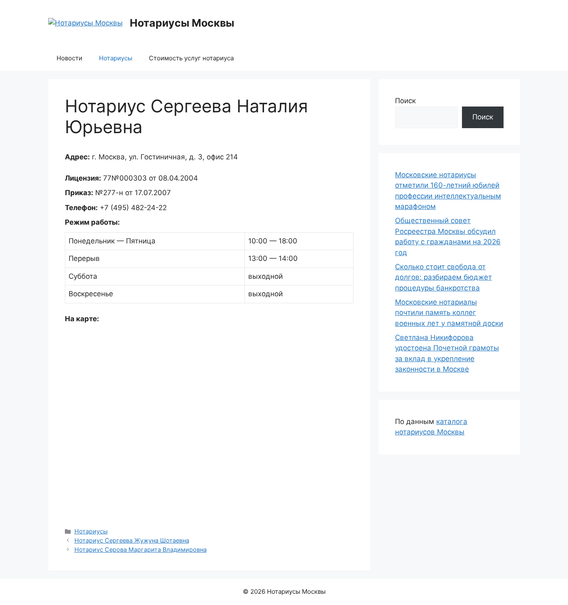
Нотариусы (115, 58)
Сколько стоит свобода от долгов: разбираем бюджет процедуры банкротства (443, 277)
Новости (69, 58)
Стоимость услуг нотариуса (191, 58)
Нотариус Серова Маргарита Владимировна (140, 549)
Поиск (405, 101)
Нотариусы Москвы (182, 23)
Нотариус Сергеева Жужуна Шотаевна (131, 540)
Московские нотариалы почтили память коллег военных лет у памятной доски (449, 312)
